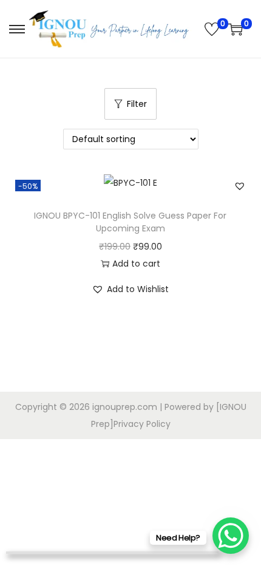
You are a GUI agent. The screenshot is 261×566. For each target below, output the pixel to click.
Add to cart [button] (136, 263)
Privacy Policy (142, 424)
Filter (137, 104)
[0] (212, 29)
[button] (240, 186)
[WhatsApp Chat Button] (230, 535)
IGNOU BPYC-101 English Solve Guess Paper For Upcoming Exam (130, 222)
